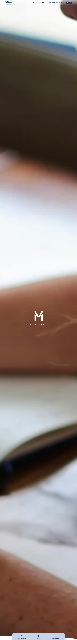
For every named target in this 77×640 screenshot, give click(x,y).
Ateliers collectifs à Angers (56, 2)
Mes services (42, 2)
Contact (69, 2)
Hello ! (33, 2)
